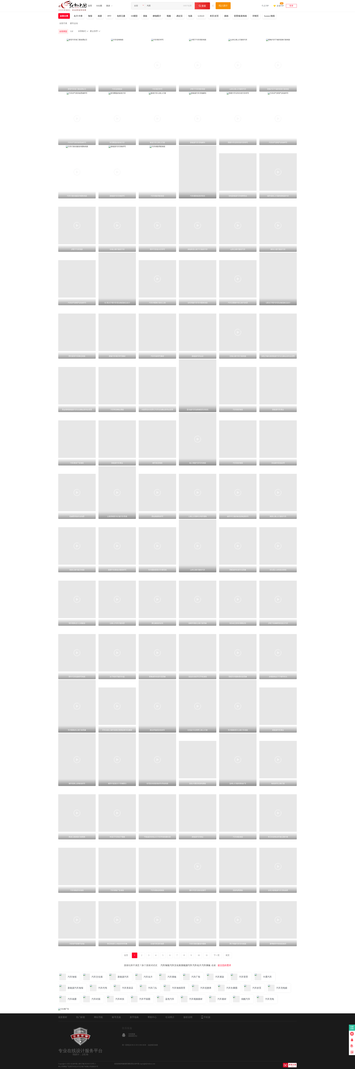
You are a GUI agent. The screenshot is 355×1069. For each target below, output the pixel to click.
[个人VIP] (265, 2)
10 (199, 955)
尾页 (228, 955)
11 (207, 955)
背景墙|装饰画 (240, 16)
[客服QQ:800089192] (352, 1040)
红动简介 (170, 1017)
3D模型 (134, 16)
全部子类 (63, 23)
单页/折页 (214, 16)
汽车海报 (165, 965)
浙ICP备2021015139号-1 (87, 1064)
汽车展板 (206, 965)
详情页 (255, 16)
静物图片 (157, 16)
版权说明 (187, 1017)
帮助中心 (152, 1017)
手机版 (207, 1017)
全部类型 (63, 31)
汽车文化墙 (175, 965)
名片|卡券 (78, 16)
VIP (71, 31)
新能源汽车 (186, 965)
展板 (145, 16)
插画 (226, 16)
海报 (90, 16)
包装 (190, 16)
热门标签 (80, 1017)
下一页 (217, 955)
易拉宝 (179, 16)
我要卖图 (352, 1028)
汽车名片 (196, 965)
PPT (109, 16)
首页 (90, 6)
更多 (108, 6)
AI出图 (99, 6)
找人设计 (223, 5)
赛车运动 (74, 23)
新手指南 (134, 1017)
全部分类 (64, 16)
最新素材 (62, 1017)
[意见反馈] (352, 1046)
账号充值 (116, 1017)
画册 (100, 16)
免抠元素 (121, 16)
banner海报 (269, 16)
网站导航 (98, 1017)
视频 (169, 16)
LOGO (201, 16)
